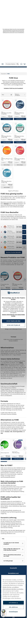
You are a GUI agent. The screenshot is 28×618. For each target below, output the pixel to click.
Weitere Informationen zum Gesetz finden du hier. (13, 315)
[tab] (4, 461)
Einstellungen (13, 611)
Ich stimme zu (13, 603)
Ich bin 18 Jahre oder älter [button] (13, 321)
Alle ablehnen (13, 607)
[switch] (3, 616)
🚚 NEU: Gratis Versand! (12, 63)
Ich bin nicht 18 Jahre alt (13, 325)
